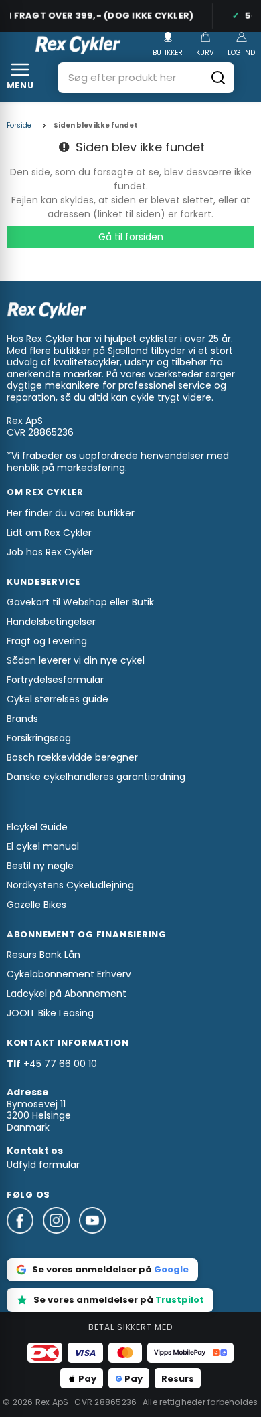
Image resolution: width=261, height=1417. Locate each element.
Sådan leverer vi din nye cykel (76, 660)
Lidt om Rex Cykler (49, 532)
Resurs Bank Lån (43, 954)
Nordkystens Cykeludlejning (70, 885)
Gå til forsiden (130, 237)
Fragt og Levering (47, 641)
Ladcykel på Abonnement (66, 993)
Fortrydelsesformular (55, 679)
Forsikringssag (39, 738)
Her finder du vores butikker (71, 513)
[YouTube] (92, 1239)
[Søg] (218, 77)
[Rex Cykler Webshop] (78, 45)
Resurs (177, 1378)
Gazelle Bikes (36, 904)
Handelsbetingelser (51, 621)
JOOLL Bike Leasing (50, 1013)
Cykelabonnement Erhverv (69, 974)
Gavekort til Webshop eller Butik (80, 602)
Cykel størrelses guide (57, 699)
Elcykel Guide (37, 827)
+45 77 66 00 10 (60, 1063)
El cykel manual (43, 846)
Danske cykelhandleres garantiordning (96, 776)
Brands (22, 718)
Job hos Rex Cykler (50, 552)
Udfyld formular (43, 1164)
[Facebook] (25, 1239)
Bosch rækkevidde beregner (72, 757)
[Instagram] (61, 1239)
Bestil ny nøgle (40, 865)
